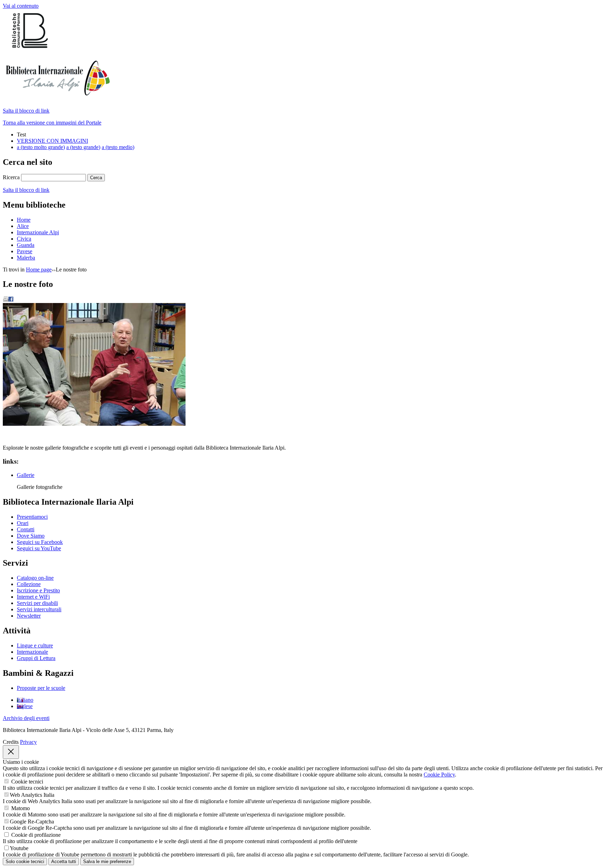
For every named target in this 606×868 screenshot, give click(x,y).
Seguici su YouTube (39, 548)
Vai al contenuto (21, 6)
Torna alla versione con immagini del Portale (52, 123)
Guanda (25, 245)
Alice (23, 226)
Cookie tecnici (27, 782)
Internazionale (32, 652)
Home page (39, 269)
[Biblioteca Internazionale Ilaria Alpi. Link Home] (56, 93)
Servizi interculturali (39, 609)
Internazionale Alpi (38, 232)
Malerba (26, 258)
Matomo (20, 808)
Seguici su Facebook (40, 542)
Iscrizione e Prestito (38, 590)
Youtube (19, 848)
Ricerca (11, 177)
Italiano (25, 700)
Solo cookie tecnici (25, 861)
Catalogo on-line (35, 578)
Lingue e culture (35, 645)
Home (24, 220)
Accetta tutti (63, 861)
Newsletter (29, 616)
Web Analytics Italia (32, 795)
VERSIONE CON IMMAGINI (52, 141)
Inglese (25, 706)
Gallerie (25, 475)
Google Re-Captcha (32, 822)
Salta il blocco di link (26, 111)
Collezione (29, 584)
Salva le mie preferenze (107, 861)
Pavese (24, 251)
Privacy (28, 742)
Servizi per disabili (37, 603)
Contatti (25, 529)
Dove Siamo (31, 536)
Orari (22, 523)
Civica (24, 239)
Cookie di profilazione (36, 835)
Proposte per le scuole (41, 688)
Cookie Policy (439, 775)
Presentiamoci (32, 517)
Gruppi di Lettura (36, 658)
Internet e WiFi (33, 597)
